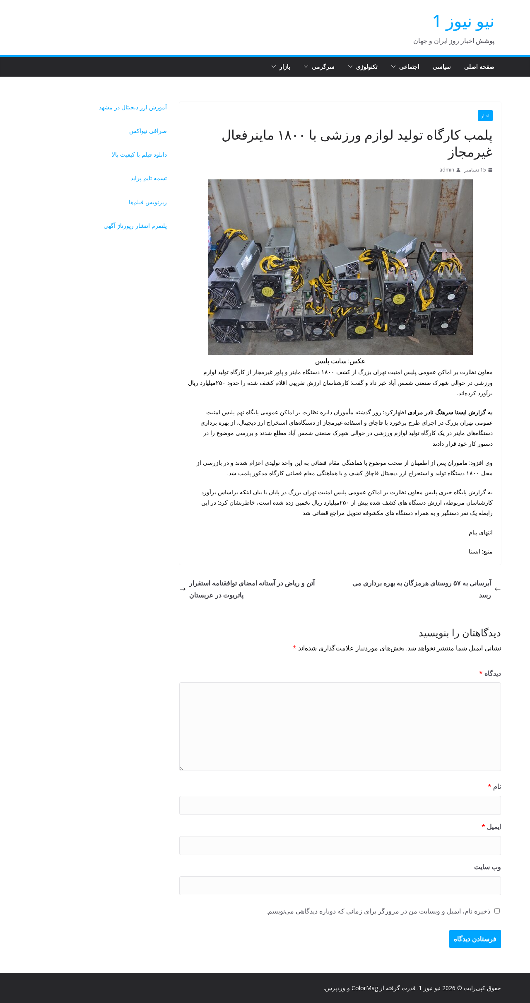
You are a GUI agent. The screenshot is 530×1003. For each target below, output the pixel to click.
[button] (395, 67)
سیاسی (442, 66)
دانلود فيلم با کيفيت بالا (139, 154)
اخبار (485, 115)
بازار (284, 66)
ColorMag (365, 988)
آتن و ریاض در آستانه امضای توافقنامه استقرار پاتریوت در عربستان (252, 588)
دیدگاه (490, 673)
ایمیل (491, 826)
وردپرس (335, 988)
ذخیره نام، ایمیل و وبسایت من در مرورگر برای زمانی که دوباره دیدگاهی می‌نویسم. (378, 911)
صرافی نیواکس (148, 131)
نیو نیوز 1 (463, 20)
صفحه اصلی (479, 66)
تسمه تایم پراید (148, 178)
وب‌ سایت (487, 866)
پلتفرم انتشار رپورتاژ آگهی (135, 226)
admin (446, 169)
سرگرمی (323, 66)
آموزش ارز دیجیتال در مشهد (133, 107)
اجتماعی (409, 66)
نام (494, 786)
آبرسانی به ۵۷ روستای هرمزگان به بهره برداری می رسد (421, 588)
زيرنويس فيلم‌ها (148, 202)
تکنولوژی (367, 66)
